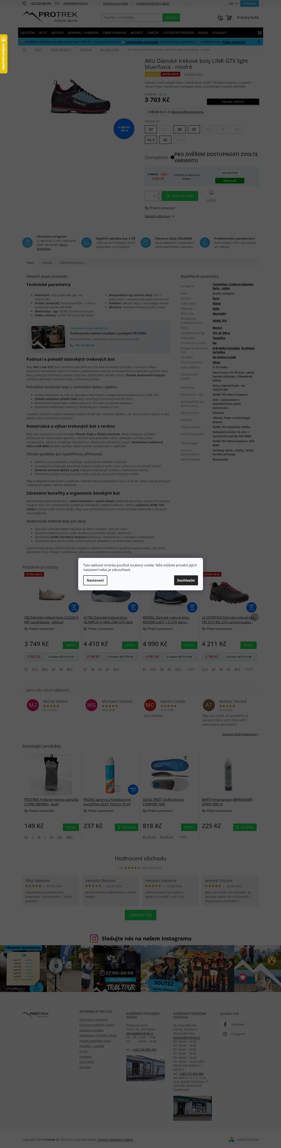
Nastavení (95, 580)
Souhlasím (186, 580)
